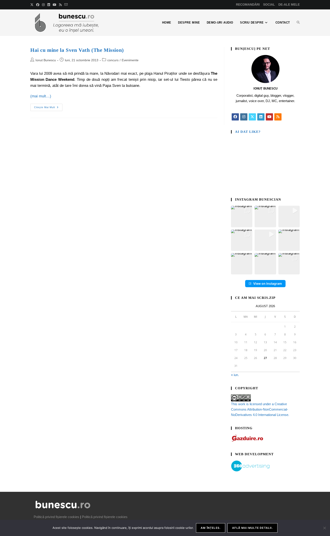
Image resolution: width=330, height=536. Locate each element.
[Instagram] (243, 116)
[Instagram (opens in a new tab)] (43, 4)
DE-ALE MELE (289, 4)
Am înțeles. (210, 527)
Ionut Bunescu (45, 60)
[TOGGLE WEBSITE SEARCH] (298, 22)
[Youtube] (269, 116)
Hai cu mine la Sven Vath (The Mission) (77, 50)
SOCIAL (269, 4)
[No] (324, 528)
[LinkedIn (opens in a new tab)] (48, 4)
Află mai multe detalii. (252, 527)
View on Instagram (267, 283)
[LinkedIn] (260, 116)
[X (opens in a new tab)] (32, 4)
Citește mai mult (48, 106)
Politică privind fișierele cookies (56, 517)
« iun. (235, 375)
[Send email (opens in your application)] (66, 4)
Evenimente (130, 60)
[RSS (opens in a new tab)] (60, 4)
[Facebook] (235, 116)
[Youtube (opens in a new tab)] (54, 4)
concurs (113, 60)
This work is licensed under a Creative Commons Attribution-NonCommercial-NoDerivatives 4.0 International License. (260, 409)
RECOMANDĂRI (248, 4)
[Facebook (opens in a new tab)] (38, 4)
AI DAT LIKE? (248, 131)
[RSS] (278, 116)
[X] (252, 116)
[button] (241, 216)
